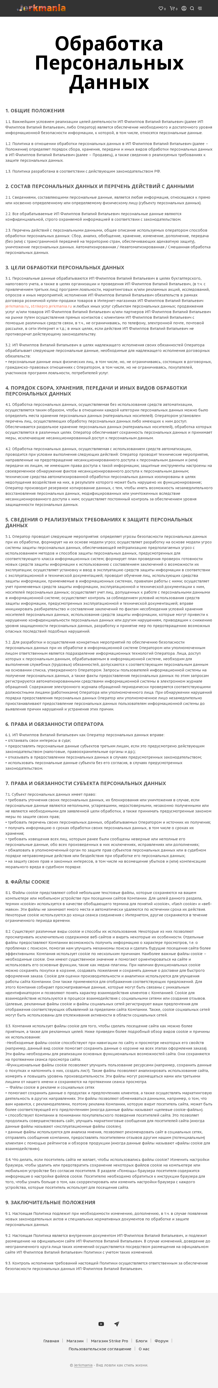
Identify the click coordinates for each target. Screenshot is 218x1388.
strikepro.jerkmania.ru (51, 306)
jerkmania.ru (17, 306)
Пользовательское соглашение (100, 1348)
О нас (144, 1348)
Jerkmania (83, 1365)
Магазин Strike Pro (109, 1340)
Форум (161, 1340)
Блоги (141, 1340)
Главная (51, 1340)
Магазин (74, 1340)
